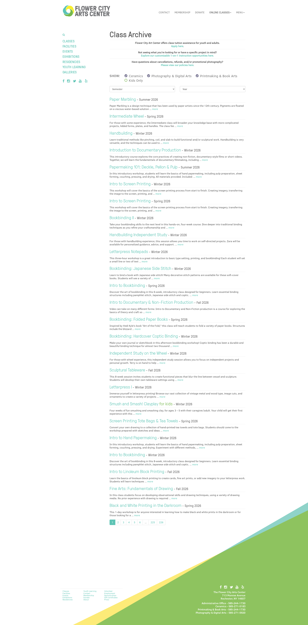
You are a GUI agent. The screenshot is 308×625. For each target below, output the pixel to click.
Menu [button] (239, 12)
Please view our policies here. (177, 65)
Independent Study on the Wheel (138, 353)
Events (68, 51)
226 (161, 522)
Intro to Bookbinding (127, 285)
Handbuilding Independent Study (138, 234)
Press (106, 599)
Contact (164, 12)
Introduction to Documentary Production (145, 150)
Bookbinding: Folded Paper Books (139, 319)
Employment (109, 593)
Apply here (177, 46)
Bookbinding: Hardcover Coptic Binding (144, 336)
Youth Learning (74, 67)
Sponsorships (110, 595)
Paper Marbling (123, 99)
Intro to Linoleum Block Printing (137, 471)
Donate (200, 12)
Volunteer (108, 591)
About (86, 599)
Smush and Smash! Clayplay (141, 403)
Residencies (71, 62)
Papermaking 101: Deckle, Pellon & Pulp (144, 167)
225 (153, 522)
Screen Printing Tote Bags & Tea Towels (144, 420)
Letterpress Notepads (129, 251)
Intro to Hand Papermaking (133, 437)
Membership (182, 12)
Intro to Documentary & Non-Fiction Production (151, 302)
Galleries (70, 72)
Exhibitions (71, 56)
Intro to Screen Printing (130, 183)
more (154, 109)
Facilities (69, 46)
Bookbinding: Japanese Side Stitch (140, 268)
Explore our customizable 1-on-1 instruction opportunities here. (177, 55)
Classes (69, 41)
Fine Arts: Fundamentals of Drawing (141, 488)
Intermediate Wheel (127, 116)
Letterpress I (121, 387)
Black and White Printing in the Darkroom (145, 505)
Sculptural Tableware (127, 370)
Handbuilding (121, 133)
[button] (220, 12)
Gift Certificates (111, 597)
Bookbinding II (122, 217)
